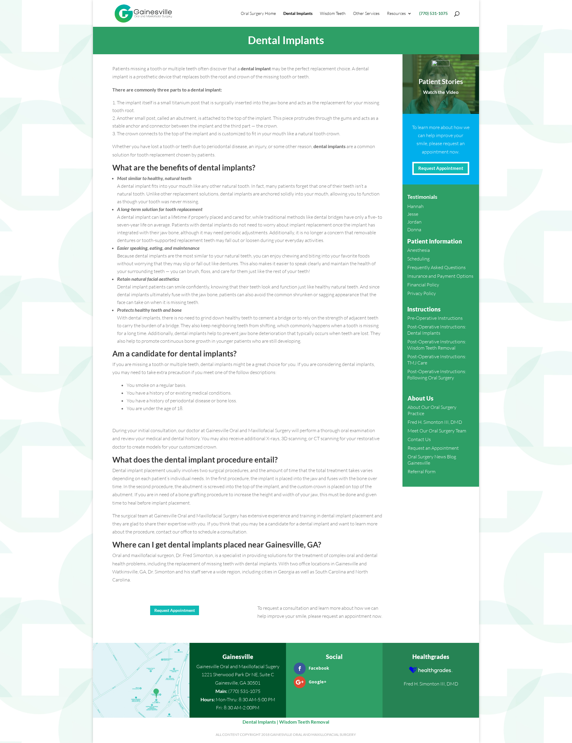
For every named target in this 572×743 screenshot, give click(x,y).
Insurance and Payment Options (440, 276)
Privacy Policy (421, 293)
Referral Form (422, 471)
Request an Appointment (433, 448)
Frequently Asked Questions (436, 267)
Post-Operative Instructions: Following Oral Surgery (436, 374)
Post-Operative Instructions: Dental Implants (436, 330)
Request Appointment (174, 610)
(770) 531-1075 (433, 13)
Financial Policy (423, 285)
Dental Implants (298, 13)
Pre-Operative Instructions (435, 318)
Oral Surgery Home (258, 13)
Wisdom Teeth (333, 13)
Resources (396, 13)
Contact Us (419, 439)
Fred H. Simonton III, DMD (435, 422)
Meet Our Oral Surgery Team (437, 431)
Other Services (366, 13)
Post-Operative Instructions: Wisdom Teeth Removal (436, 345)
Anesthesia (418, 250)
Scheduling (418, 259)
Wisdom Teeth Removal (304, 722)
